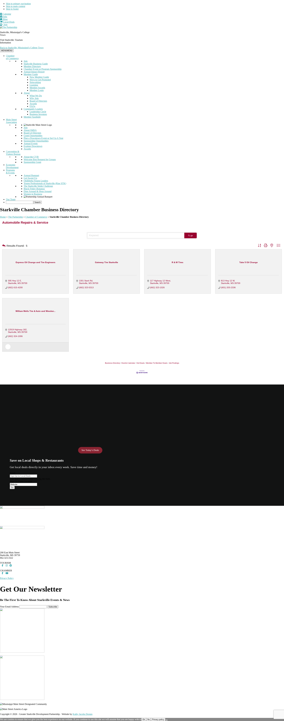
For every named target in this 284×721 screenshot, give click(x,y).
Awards (33, 103)
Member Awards (37, 87)
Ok (143, 719)
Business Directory (112, 363)
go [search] (192, 235)
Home (3, 217)
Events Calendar (128, 363)
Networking (35, 82)
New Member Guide (39, 77)
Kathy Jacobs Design (82, 714)
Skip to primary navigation (18, 3)
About (27, 93)
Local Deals (8, 22)
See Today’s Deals (90, 450)
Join (5, 24)
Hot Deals (141, 363)
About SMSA (30, 130)
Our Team (10, 199)
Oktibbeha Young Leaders (36, 180)
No (148, 719)
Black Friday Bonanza (34, 188)
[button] (3, 245)
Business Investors (38, 114)
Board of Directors (38, 101)
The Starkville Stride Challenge (38, 186)
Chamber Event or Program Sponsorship (43, 69)
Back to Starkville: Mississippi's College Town (21, 47)
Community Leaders (33, 109)
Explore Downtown (33, 146)
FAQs (32, 106)
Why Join (34, 98)
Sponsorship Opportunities (36, 141)
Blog (5, 19)
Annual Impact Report (34, 71)
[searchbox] (19, 202)
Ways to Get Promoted (40, 79)
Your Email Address (9, 606)
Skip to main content (15, 6)
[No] (166, 720)
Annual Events (31, 143)
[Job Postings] (8, 348)
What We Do (36, 95)
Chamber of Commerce (12, 57)
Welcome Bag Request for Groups (40, 159)
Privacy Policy (7, 578)
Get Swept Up (30, 178)
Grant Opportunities (33, 135)
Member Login (37, 90)
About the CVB (31, 157)
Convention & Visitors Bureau (13, 152)
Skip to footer (12, 9)
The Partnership (15, 217)
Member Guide (31, 74)
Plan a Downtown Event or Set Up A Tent (43, 138)
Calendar (6, 14)
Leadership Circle (38, 111)
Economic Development (12, 166)
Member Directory (32, 66)
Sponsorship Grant (32, 162)
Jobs (4, 16)
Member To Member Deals (156, 363)
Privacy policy (158, 719)
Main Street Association (11, 120)
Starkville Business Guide (36, 63)
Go (12, 487)
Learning (34, 85)
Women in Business (33, 194)
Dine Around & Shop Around (37, 191)
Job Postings (174, 363)
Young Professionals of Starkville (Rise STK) (45, 183)
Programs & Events (10, 171)
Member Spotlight (32, 117)
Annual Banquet (31, 175)
